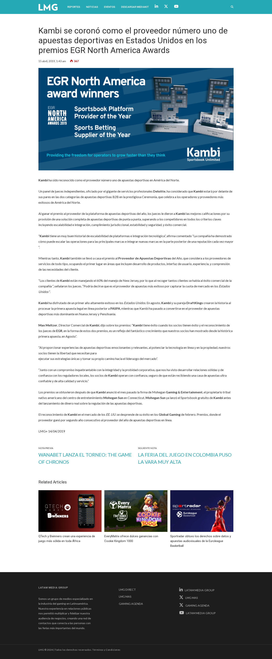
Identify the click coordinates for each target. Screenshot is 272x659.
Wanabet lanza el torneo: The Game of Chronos (85, 458)
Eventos (109, 6)
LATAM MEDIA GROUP (199, 590)
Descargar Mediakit (135, 6)
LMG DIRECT (127, 589)
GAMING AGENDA (131, 603)
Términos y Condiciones (106, 649)
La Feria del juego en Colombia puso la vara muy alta (185, 458)
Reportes (73, 6)
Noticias (92, 6)
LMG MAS (125, 596)
